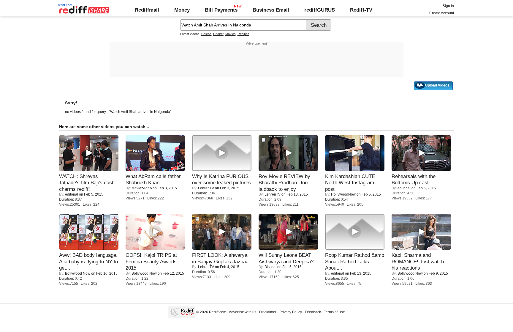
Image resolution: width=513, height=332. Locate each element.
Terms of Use (334, 312)
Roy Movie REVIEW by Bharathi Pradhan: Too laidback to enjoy (284, 183)
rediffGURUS (319, 9)
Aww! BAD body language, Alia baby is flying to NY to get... (88, 261)
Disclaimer (267, 312)
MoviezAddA (142, 188)
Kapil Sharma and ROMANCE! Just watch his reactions (418, 261)
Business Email (271, 9)
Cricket (218, 34)
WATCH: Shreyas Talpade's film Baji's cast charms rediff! (86, 183)
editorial (71, 194)
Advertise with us (242, 312)
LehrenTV (206, 188)
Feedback (313, 312)
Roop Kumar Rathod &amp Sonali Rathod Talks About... (354, 261)
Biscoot (270, 267)
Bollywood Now (77, 273)
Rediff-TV (361, 9)
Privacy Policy (290, 312)
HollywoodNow (343, 194)
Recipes (243, 34)
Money (182, 9)
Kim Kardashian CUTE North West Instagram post (350, 183)
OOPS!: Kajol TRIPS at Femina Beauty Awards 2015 (151, 261)
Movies (230, 34)
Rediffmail (147, 9)
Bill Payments (221, 9)
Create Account (441, 13)
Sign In (448, 6)
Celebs (206, 34)
